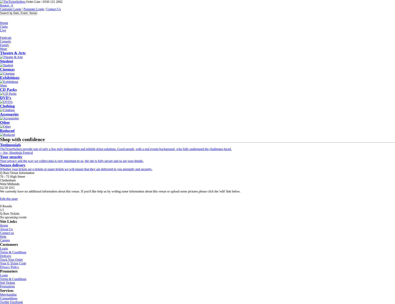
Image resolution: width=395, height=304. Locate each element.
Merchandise (8, 294)
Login (4, 248)
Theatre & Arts (13, 53)
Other (5, 122)
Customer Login (10, 9)
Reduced (7, 131)
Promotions (7, 286)
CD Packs (8, 89)
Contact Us (53, 9)
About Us (6, 229)
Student (6, 61)
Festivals (5, 37)
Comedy (5, 41)
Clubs (4, 26)
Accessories (9, 114)
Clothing (7, 106)
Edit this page (9, 199)
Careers (5, 240)
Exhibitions (9, 77)
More (3, 49)
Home (4, 23)
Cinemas (7, 69)
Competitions (8, 298)
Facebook (16, 302)
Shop (3, 85)
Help (3, 236)
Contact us (7, 233)
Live (3, 30)
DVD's (5, 98)
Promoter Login (33, 9)
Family (4, 45)
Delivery (5, 256)
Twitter (4, 302)
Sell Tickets (7, 282)
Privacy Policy (9, 267)
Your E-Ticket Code (13, 263)
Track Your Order (11, 259)
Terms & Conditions (13, 252)
